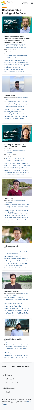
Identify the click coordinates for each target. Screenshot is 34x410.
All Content (10, 379)
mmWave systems (11, 104)
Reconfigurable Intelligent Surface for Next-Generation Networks (15, 147)
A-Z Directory (8, 375)
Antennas (8, 204)
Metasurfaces (20, 206)
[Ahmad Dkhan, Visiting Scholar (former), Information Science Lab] (17, 84)
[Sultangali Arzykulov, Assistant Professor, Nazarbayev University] (17, 234)
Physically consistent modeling (13, 101)
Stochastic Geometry (11, 297)
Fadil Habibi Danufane (12, 292)
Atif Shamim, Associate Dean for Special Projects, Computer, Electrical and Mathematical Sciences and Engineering (16, 45)
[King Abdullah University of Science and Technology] (9, 3)
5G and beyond (15, 55)
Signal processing (21, 103)
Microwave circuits (16, 204)
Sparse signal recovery (16, 106)
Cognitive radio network (12, 253)
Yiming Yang (8, 199)
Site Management (9, 388)
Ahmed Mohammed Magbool (15, 339)
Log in (8, 392)
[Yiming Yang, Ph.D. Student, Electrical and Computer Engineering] (17, 187)
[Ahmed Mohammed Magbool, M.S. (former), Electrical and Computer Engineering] (17, 327)
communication (19, 344)
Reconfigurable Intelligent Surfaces (15, 250)
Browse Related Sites (13, 383)
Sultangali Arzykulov (11, 246)
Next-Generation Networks (13, 158)
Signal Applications (17, 346)
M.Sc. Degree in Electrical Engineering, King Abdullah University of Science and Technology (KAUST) (16, 355)
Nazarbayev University (21, 248)
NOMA (25, 251)
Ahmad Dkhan (9, 95)
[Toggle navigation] (31, 3)
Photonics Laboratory (25, 3)
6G (23, 106)
